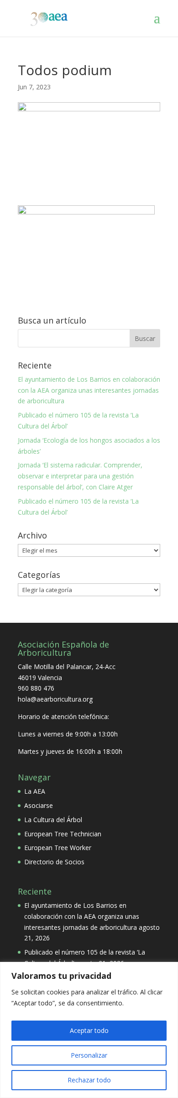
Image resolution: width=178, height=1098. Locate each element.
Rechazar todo (89, 1080)
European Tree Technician (62, 833)
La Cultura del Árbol (53, 819)
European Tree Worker (57, 847)
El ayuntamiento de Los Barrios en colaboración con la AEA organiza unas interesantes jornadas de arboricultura (89, 390)
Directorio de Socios (54, 861)
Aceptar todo (89, 1030)
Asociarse (38, 805)
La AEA (34, 791)
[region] (89, 1030)
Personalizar (89, 1055)
